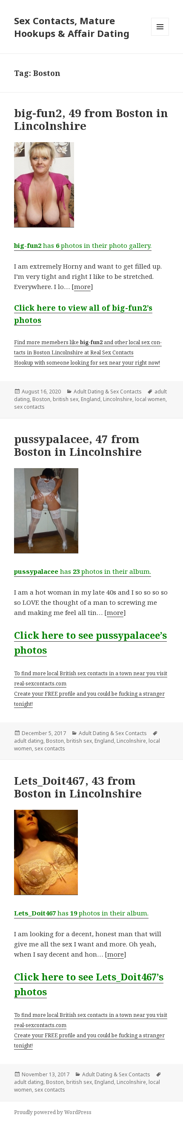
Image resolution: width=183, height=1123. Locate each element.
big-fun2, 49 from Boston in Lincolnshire (91, 119)
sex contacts (29, 406)
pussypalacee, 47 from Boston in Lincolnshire (78, 445)
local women (150, 399)
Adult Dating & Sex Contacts (108, 391)
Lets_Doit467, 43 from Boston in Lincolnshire (78, 787)
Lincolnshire (117, 399)
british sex (65, 399)
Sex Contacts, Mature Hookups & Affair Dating (71, 26)
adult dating (28, 740)
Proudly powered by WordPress (53, 1112)
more (82, 286)
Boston (41, 399)
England (90, 399)
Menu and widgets (160, 35)
